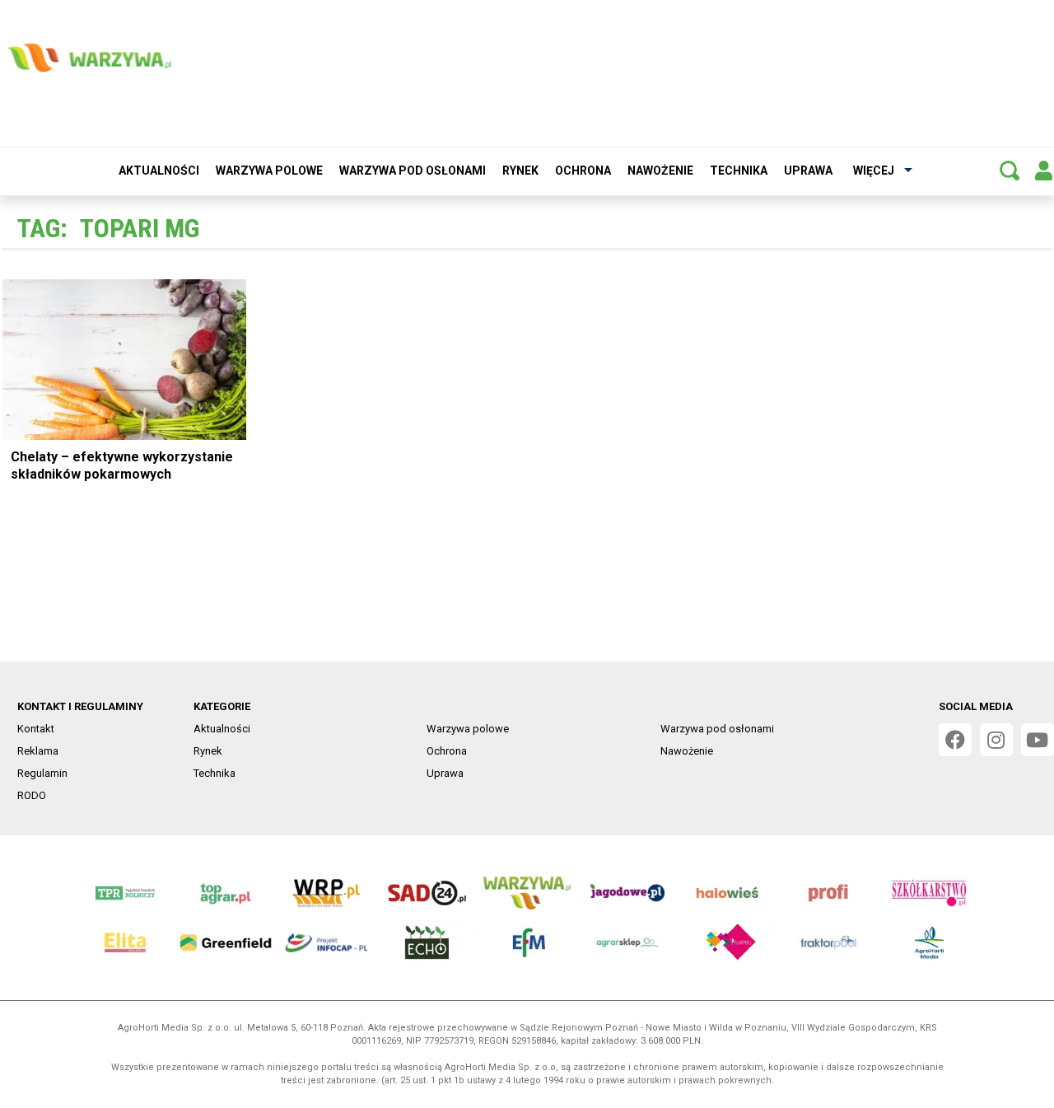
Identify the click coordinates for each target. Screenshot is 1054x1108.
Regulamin (42, 773)
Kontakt (35, 728)
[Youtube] (1037, 739)
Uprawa (808, 170)
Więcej (873, 170)
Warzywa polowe (269, 170)
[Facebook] (955, 739)
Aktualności (159, 170)
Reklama (37, 751)
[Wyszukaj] (1009, 170)
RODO (31, 795)
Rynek (520, 170)
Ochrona (583, 170)
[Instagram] (996, 739)
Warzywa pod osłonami (412, 170)
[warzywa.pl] (88, 57)
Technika (738, 170)
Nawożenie (660, 170)
